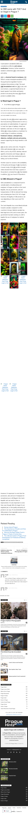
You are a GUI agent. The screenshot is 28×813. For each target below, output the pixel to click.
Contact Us (20, 743)
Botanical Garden (13, 768)
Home (2, 5)
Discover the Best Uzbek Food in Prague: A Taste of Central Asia (13, 533)
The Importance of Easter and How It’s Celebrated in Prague (14, 529)
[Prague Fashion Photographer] (14, 610)
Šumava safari (12, 761)
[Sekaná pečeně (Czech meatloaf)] (4, 678)
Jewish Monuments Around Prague (8, 708)
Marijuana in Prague (13, 542)
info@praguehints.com (16, 749)
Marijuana (6, 542)
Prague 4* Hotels (4, 695)
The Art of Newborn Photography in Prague (21, 550)
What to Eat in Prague (5, 691)
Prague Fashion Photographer (11, 621)
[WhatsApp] (12, 16)
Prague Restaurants (5, 693)
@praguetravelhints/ (14, 714)
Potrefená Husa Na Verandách (11, 652)
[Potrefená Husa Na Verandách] (14, 641)
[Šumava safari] (4, 763)
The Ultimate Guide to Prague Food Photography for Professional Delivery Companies (14, 537)
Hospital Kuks (12, 775)
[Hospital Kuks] (4, 777)
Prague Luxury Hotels (5, 689)
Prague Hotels (4, 687)
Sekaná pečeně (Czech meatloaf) (17, 676)
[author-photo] (14, 559)
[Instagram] (11, 752)
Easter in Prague (4, 700)
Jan (1, 653)
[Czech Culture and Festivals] (4, 664)
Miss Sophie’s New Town (15, 669)
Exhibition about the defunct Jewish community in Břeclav (6, 551)
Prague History (4, 704)
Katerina (14, 564)
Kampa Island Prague (11, 527)
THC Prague (20, 542)
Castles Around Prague (5, 702)
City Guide (24, 807)
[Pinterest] (8, 16)
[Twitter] (5, 16)
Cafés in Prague (4, 706)
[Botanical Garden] (4, 770)
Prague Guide (6, 5)
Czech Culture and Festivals (16, 662)
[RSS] (17, 752)
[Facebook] (2, 16)
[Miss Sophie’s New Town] (4, 671)
